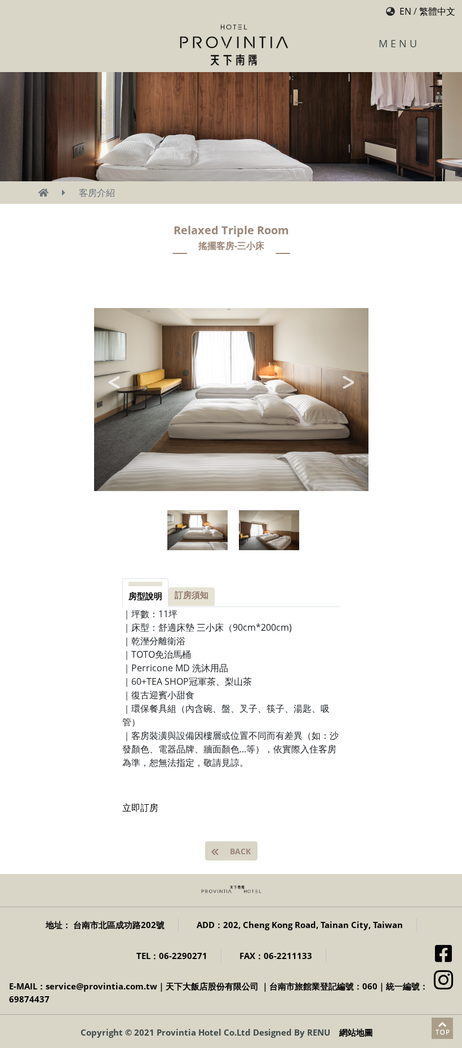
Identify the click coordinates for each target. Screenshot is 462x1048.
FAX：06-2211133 (275, 955)
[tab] (145, 592)
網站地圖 (356, 1032)
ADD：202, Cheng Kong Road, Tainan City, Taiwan (300, 924)
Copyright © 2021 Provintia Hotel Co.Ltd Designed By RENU (205, 1032)
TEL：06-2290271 (171, 955)
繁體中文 (437, 11)
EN (405, 11)
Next (348, 382)
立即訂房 (140, 807)
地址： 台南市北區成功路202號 (105, 924)
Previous (113, 382)
